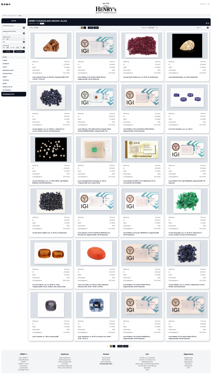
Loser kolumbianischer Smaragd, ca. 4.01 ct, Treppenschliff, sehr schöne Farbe (92, 182)
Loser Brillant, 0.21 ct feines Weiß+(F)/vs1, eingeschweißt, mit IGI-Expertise (137, 285)
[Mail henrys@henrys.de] (7, 4)
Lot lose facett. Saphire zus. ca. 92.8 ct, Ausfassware (49, 233)
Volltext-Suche (6, 37)
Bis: (13, 47)
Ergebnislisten (8, 94)
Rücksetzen (19, 51)
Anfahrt (23, 362)
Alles (20, 15)
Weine (5, 83)
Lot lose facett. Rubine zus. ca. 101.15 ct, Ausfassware (140, 77)
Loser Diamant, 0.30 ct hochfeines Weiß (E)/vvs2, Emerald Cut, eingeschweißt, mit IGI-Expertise (94, 234)
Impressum (188, 364)
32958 (90, 27)
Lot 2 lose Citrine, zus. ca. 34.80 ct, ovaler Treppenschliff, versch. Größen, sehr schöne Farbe (49, 285)
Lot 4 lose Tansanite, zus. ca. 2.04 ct (180, 129)
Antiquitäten (7, 73)
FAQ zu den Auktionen (65, 368)
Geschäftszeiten (24, 360)
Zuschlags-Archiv (23, 370)
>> (101, 27)
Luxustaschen (23, 368)
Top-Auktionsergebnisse (64, 366)
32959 (96, 27)
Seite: (198, 27)
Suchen (8, 51)
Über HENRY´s (23, 358)
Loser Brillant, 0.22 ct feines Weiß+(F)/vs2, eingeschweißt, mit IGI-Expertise (183, 337)
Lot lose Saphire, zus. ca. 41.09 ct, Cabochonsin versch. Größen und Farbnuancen (187, 285)
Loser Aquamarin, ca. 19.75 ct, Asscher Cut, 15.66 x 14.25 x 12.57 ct (94, 337)
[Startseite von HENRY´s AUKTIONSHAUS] (106, 13)
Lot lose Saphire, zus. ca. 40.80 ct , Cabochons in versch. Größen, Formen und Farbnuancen (48, 130)
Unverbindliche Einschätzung (147, 366)
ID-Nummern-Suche (8, 25)
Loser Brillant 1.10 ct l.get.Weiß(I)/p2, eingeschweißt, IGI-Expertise (187, 182)
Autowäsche (23, 366)
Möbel (5, 77)
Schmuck (6, 63)
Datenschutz (188, 366)
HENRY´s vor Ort (23, 364)
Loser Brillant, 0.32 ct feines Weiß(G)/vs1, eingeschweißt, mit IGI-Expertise (136, 337)
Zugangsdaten (188, 362)
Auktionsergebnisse (65, 360)
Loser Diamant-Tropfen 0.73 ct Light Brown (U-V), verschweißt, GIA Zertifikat (139, 182)
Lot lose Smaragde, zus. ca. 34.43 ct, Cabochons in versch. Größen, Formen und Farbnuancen (185, 234)
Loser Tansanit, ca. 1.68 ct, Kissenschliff (45, 336)
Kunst (5, 67)
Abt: (4, 39)
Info (147, 354)
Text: (4, 42)
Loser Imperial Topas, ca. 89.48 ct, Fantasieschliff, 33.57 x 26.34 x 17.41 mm (50, 78)
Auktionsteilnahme (64, 358)
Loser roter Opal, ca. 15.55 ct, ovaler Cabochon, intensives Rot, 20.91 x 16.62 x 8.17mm (93, 285)
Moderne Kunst (8, 70)
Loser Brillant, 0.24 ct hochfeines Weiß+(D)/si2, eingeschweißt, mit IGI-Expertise (138, 130)
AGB (188, 368)
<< (78, 27)
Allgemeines (188, 354)
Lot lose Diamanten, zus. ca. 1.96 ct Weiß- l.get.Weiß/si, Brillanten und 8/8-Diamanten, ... (50, 182)
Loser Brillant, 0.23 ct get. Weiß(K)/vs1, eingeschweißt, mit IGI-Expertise (141, 234)
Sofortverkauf (106, 358)
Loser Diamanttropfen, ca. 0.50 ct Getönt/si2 (183, 77)
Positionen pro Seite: (34, 23)
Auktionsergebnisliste (64, 362)
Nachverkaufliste (106, 362)
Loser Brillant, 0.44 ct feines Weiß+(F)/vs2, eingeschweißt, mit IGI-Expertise (92, 78)
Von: (4, 47)
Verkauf (106, 354)
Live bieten (64, 364)
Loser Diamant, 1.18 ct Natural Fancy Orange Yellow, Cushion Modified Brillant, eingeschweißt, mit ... (94, 130)
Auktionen (65, 354)
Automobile (7, 90)
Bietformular (188, 360)
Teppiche (6, 80)
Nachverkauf (106, 360)
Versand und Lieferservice (147, 360)
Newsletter (147, 368)
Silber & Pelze (7, 87)
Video (147, 370)
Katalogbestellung (147, 362)
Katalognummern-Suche (9, 31)
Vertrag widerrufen (106, 364)
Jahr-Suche (6, 45)
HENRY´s (23, 354)
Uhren (5, 60)
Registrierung (188, 358)
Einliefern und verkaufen (147, 358)
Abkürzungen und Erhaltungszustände (147, 364)
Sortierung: (144, 27)
